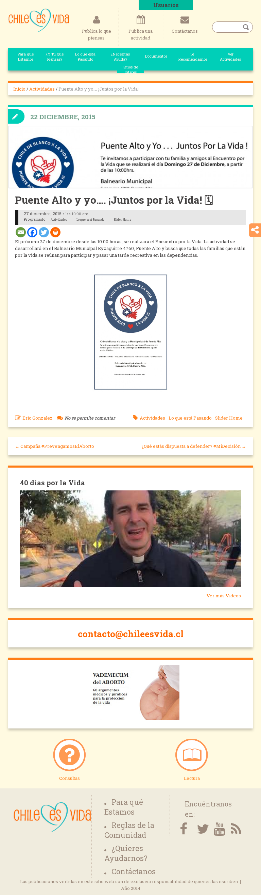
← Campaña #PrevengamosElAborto (54, 446)
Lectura (192, 778)
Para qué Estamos (26, 56)
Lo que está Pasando (85, 56)
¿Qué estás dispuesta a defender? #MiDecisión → (194, 446)
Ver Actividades (230, 56)
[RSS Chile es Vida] (234, 829)
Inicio (19, 89)
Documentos (156, 56)
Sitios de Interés (130, 69)
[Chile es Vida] (38, 20)
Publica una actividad (140, 34)
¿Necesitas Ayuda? (120, 56)
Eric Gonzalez (37, 418)
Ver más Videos (224, 596)
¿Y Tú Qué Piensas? (55, 56)
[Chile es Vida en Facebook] (183, 829)
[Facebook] (32, 232)
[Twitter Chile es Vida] (200, 829)
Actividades (42, 89)
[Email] (21, 232)
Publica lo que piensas (96, 34)
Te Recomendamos (192, 56)
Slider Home (229, 418)
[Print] (55, 232)
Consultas (69, 778)
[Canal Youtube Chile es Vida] (217, 829)
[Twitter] (44, 232)
